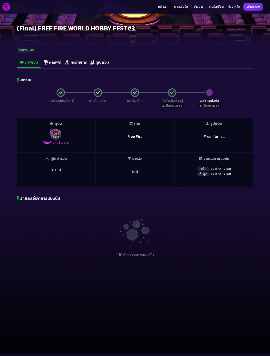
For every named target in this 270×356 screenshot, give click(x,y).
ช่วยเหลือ (234, 7)
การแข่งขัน (181, 7)
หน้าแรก (163, 7)
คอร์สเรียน (216, 7)
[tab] (28, 62)
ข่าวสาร (199, 7)
